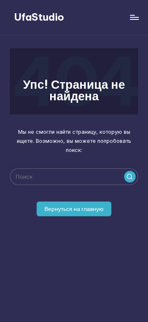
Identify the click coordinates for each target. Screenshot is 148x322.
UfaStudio (39, 17)
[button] (130, 176)
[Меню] (134, 17)
